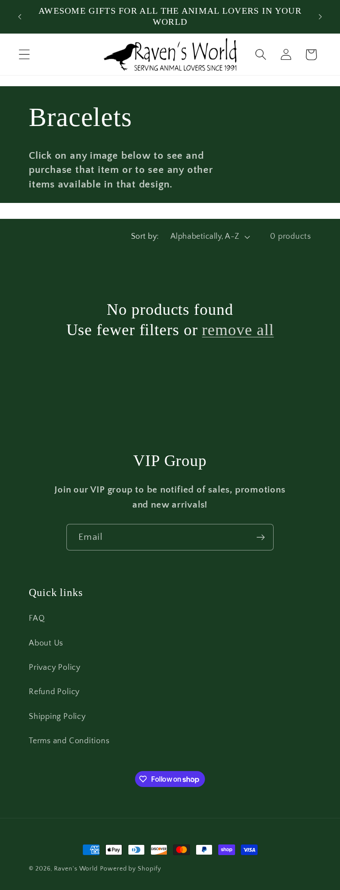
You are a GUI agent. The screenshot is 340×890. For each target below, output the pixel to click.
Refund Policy (54, 692)
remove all (238, 330)
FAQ (37, 618)
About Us (46, 643)
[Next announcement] (320, 17)
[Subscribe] (260, 537)
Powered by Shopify (130, 868)
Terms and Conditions (69, 741)
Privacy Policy (55, 667)
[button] (24, 54)
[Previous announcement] (19, 17)
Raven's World (76, 868)
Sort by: (145, 236)
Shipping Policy (57, 716)
